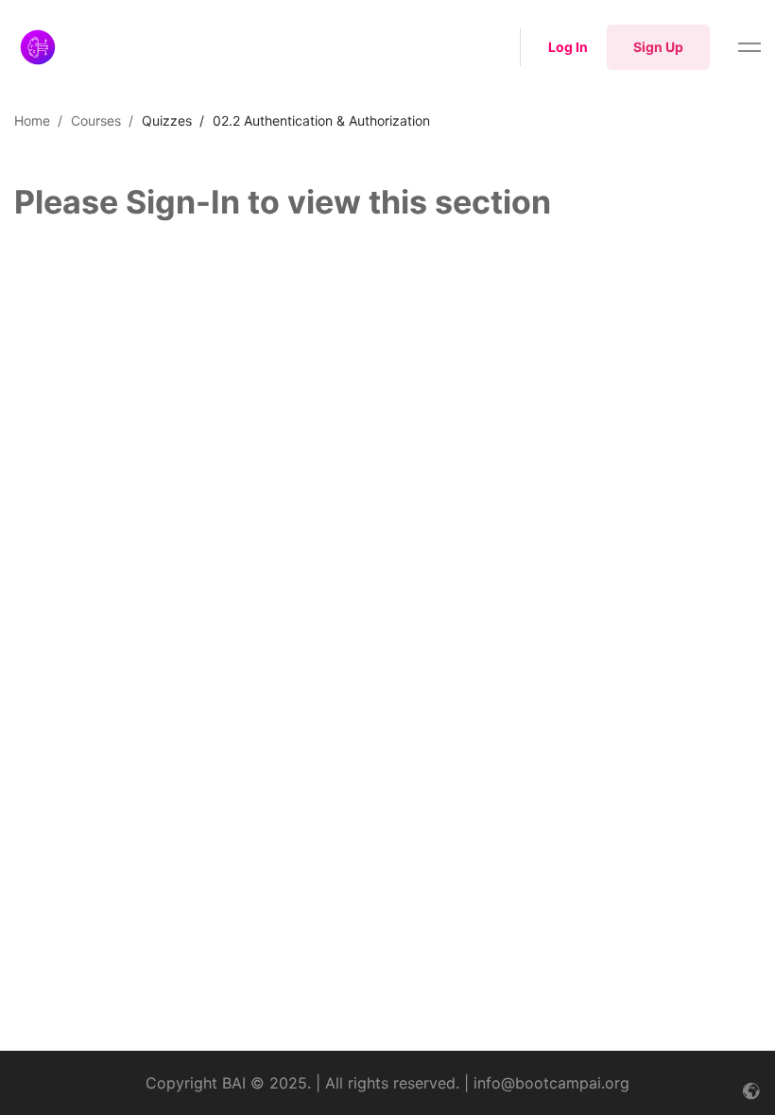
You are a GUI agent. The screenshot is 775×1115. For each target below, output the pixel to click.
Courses (96, 120)
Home (32, 120)
